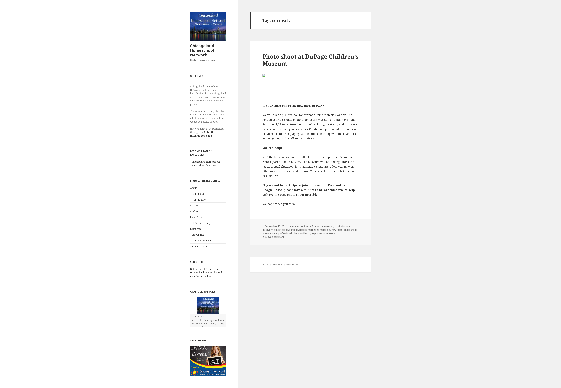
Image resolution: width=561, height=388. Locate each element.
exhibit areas (281, 229)
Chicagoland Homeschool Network (202, 50)
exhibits (293, 229)
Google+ (268, 190)
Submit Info (199, 199)
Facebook (335, 185)
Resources (195, 229)
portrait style (269, 233)
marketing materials (319, 229)
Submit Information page (201, 134)
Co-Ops (194, 211)
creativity (329, 226)
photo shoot (350, 229)
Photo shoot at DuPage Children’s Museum (310, 60)
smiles (303, 233)
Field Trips (196, 217)
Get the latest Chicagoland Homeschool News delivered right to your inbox (206, 272)
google (303, 229)
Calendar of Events (202, 240)
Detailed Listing (201, 223)
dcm (348, 226)
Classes (194, 205)
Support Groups (199, 246)
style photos (315, 233)
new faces (336, 229)
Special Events (311, 226)
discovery (267, 229)
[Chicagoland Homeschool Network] (208, 305)
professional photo (288, 233)
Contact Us (198, 193)
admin (295, 226)
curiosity (340, 226)
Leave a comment (274, 236)
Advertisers (198, 234)
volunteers (329, 233)
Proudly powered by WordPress (280, 264)
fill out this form (331, 190)
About (193, 188)
